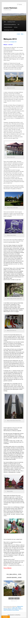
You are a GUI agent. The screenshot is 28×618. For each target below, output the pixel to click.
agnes (14, 607)
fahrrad (19, 607)
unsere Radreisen (10, 8)
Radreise (16, 609)
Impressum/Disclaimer (8, 27)
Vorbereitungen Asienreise (9, 29)
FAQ (18, 24)
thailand (19, 609)
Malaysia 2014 (20, 606)
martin (12, 609)
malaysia (9, 609)
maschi (5, 610)
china (16, 607)
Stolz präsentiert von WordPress (14, 614)
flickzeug (5, 609)
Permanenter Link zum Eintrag (13, 610)
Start (5, 21)
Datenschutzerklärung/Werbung (10, 24)
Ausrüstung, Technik (11, 21)
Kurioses (15, 27)
